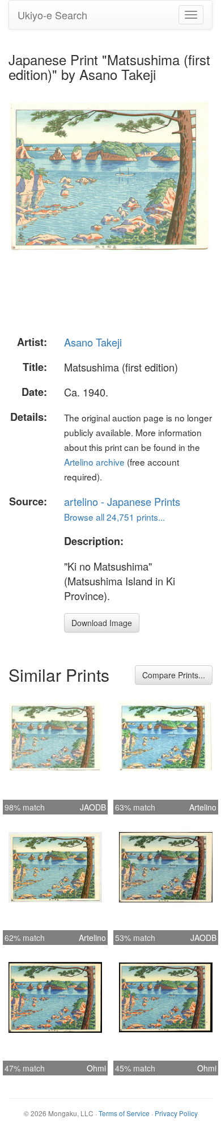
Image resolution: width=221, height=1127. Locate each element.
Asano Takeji (93, 342)
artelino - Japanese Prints (122, 501)
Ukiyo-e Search (52, 14)
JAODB (93, 807)
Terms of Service (124, 1113)
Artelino (202, 807)
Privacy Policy (176, 1113)
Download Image (101, 622)
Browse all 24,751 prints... (114, 516)
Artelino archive (94, 461)
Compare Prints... (173, 675)
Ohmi (96, 1068)
